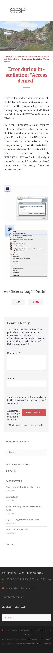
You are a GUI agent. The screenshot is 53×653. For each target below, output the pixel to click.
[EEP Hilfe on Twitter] (9, 470)
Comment (14, 353)
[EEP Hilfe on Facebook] (7, 470)
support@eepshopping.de (19, 588)
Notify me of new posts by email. (26, 425)
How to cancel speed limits (17, 529)
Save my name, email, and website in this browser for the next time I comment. (26, 400)
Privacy (27, 635)
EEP (5, 630)
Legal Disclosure (44, 630)
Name (10, 378)
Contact (10, 544)
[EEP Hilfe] (18, 10)
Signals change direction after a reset (22, 520)
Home (6, 56)
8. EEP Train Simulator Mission (23, 56)
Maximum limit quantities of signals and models (24, 508)
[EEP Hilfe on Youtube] (15, 470)
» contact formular (13, 596)
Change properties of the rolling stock (23, 487)
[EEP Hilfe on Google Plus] (12, 470)
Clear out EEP (12, 497)
